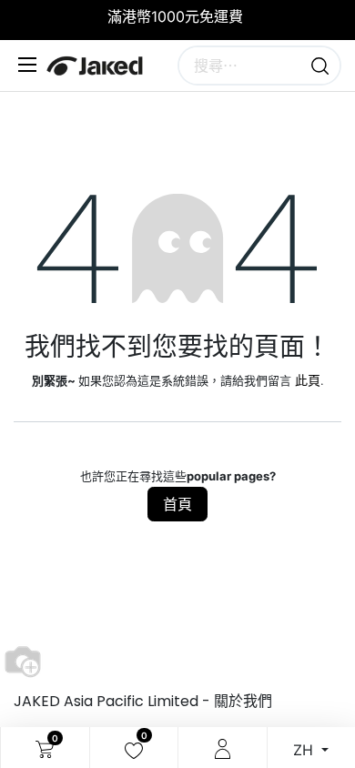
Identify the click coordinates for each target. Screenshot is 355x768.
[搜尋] (320, 65)
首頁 (177, 504)
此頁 (307, 380)
